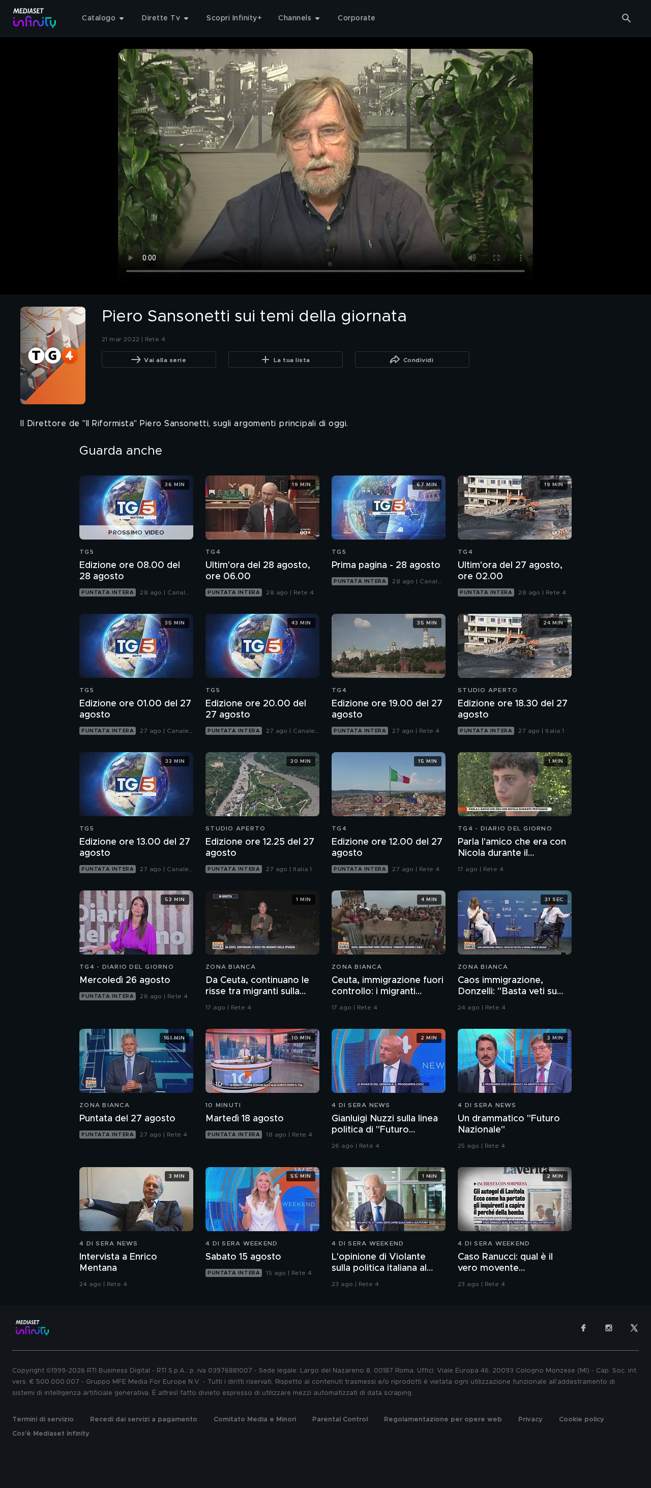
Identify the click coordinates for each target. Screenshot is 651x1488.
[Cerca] (626, 18)
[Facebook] (583, 1327)
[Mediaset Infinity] (34, 18)
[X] (634, 1327)
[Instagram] (608, 1327)
